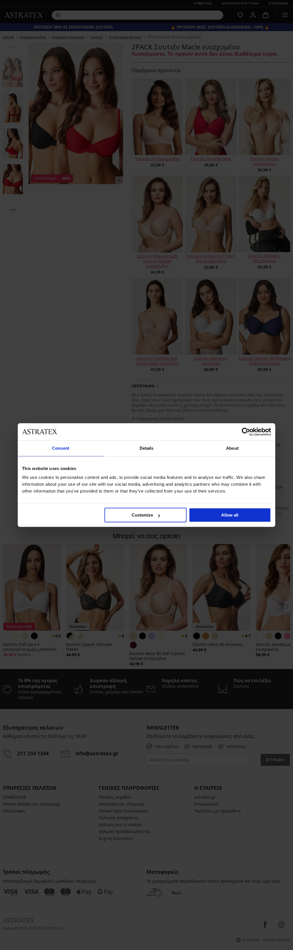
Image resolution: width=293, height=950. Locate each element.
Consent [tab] (60, 448)
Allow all (229, 515)
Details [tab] (147, 448)
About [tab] (232, 448)
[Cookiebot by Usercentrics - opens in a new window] (246, 431)
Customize (142, 515)
